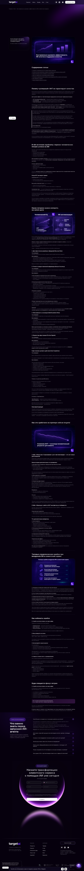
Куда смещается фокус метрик (40, 80)
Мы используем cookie (6, 862)
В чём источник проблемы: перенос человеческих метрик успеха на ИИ (49, 72)
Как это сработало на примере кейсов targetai (43, 75)
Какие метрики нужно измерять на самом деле (43, 73)
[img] (40, 865)
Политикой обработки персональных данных (43, 794)
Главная (11, 8)
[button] (19, 47)
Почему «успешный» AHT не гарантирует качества (44, 70)
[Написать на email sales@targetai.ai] (62, 2)
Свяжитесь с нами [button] (70, 2)
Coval (45, 129)
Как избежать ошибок (38, 78)
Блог (15, 8)
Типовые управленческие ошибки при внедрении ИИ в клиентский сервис (49, 76)
